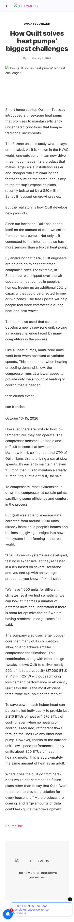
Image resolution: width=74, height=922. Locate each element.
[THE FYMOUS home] (26, 6)
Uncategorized (37, 23)
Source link (14, 826)
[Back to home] (7, 6)
